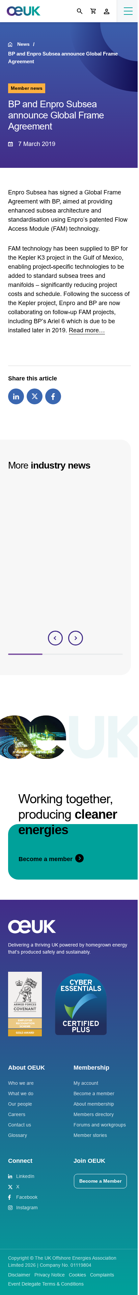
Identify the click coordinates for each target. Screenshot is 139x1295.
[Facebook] (53, 396)
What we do (20, 1093)
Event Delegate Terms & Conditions (46, 1284)
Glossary (17, 1135)
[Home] (12, 44)
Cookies (77, 1275)
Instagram (27, 1207)
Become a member (94, 1093)
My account (86, 1083)
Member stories (90, 1135)
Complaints (102, 1275)
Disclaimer (19, 1275)
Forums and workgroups (100, 1124)
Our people (20, 1104)
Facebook (26, 1197)
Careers (16, 1114)
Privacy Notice (49, 1275)
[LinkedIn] (16, 396)
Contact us (19, 1124)
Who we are (21, 1083)
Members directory (94, 1114)
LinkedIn (25, 1176)
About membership (94, 1104)
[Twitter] (35, 396)
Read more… (87, 330)
